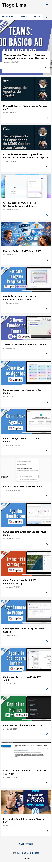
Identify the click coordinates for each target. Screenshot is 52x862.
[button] (46, 67)
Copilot (36, 17)
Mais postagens (26, 844)
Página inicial (8, 17)
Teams (24, 17)
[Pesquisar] (41, 5)
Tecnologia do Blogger (27, 853)
